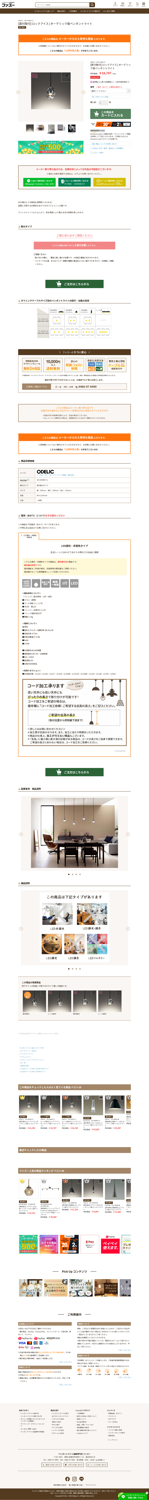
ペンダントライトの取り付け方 (31, 1416)
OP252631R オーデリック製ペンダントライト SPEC (39, 1033)
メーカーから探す (58, 1430)
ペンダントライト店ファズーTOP (31, 1048)
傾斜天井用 (25, 1066)
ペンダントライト (27, 1054)
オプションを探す (58, 1433)
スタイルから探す (58, 1419)
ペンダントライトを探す (60, 1413)
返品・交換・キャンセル (85, 1425)
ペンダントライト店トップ (44, 11)
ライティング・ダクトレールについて (33, 1425)
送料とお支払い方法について (87, 1416)
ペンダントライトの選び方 (90, 11)
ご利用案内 (73, 11)
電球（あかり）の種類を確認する (110, 87)
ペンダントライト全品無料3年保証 (32, 1432)
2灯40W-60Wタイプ (42, 1069)
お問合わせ (122, 4)
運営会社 (111, 1435)
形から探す (56, 1425)
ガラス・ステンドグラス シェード (32, 1060)
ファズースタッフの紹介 (116, 1433)
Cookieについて (82, 1433)
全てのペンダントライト (60, 1416)
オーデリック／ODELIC (29, 1051)
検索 (92, 4)
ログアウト (112, 1419)
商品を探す (61, 11)
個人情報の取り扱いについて (87, 1430)
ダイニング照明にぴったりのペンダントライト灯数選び (33, 1420)
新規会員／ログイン (115, 1413)
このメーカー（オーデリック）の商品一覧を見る (56, 475)
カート (137, 4)
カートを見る (113, 1422)
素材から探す (56, 1422)
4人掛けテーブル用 (27, 1069)
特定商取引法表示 (83, 1427)
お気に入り (130, 4)
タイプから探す (57, 1427)
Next (82, 91)
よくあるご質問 (109, 11)
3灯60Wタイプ (40, 1071)
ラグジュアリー (26, 1057)
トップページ (113, 1440)
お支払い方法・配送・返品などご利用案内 (107, 148)
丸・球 (23, 1063)
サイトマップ (91, 1485)
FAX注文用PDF (82, 1422)
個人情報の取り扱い (76, 1485)
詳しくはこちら (66, 1362)
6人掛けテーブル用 (27, 1071)
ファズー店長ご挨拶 (115, 1430)
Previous (17, 91)
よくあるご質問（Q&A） (29, 1429)
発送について (81, 1419)
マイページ (115, 4)
